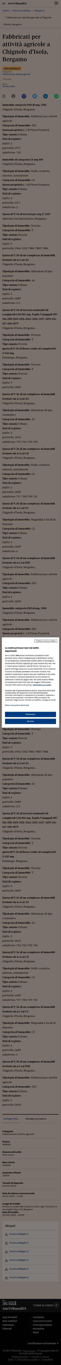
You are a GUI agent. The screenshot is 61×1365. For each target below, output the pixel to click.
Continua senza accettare (46, 641)
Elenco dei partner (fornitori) (17, 705)
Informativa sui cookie (42, 685)
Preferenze (30, 714)
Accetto (30, 721)
